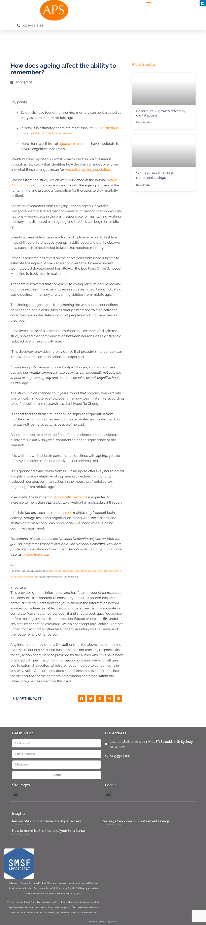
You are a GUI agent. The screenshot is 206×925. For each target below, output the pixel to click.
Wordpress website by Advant (103, 922)
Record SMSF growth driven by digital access (46, 821)
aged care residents (74, 144)
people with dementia (70, 497)
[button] (149, 4)
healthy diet (62, 513)
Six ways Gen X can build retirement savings (136, 821)
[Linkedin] (203, 3)
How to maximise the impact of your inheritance (48, 831)
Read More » (144, 122)
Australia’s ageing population (87, 170)
